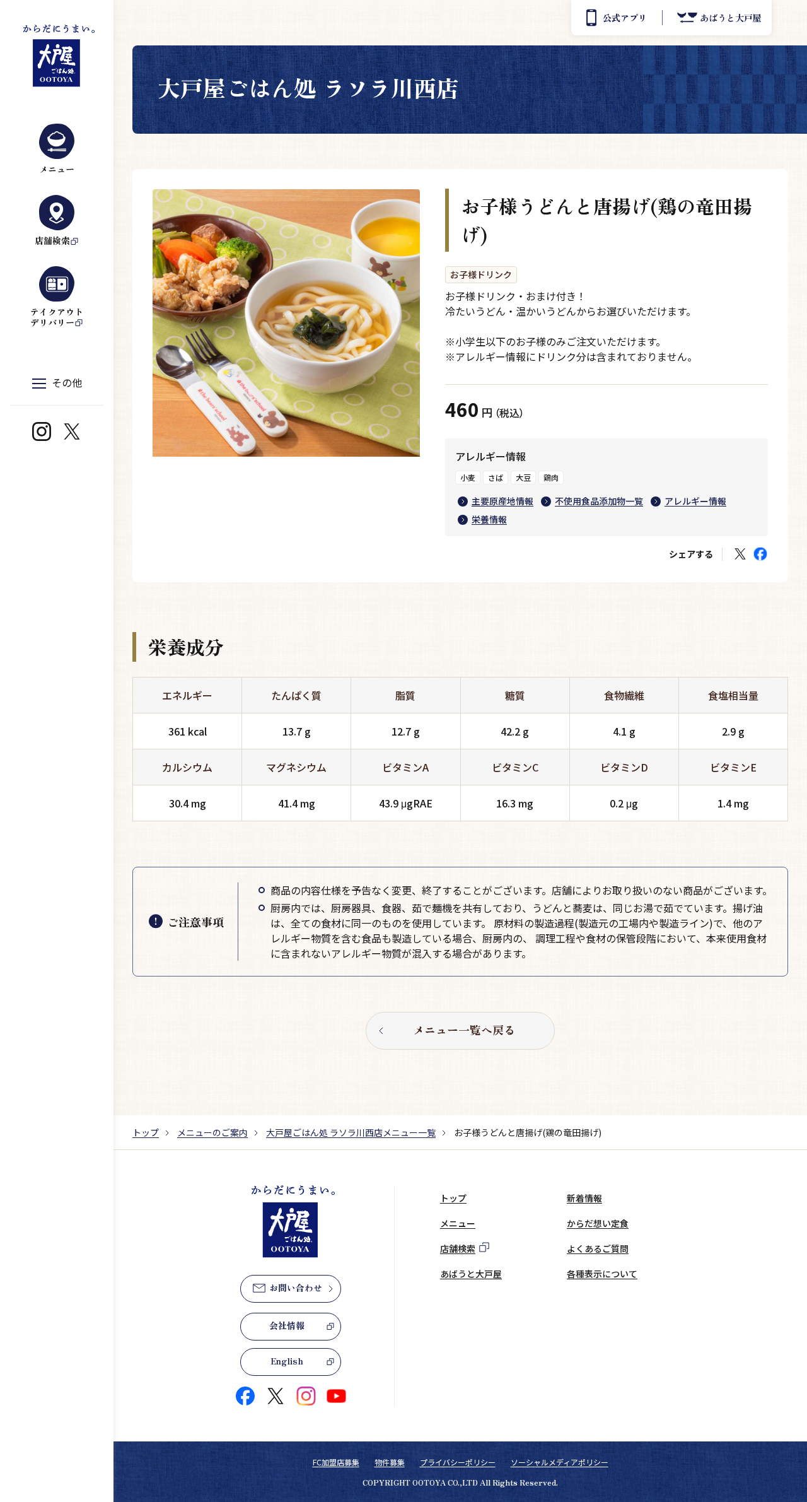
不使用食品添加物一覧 (599, 501)
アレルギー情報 (695, 501)
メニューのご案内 (212, 1132)
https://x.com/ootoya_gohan (72, 431)
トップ (145, 1132)
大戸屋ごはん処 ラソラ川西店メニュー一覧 (351, 1132)
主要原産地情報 (502, 501)
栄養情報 (489, 519)
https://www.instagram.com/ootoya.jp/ (42, 431)
